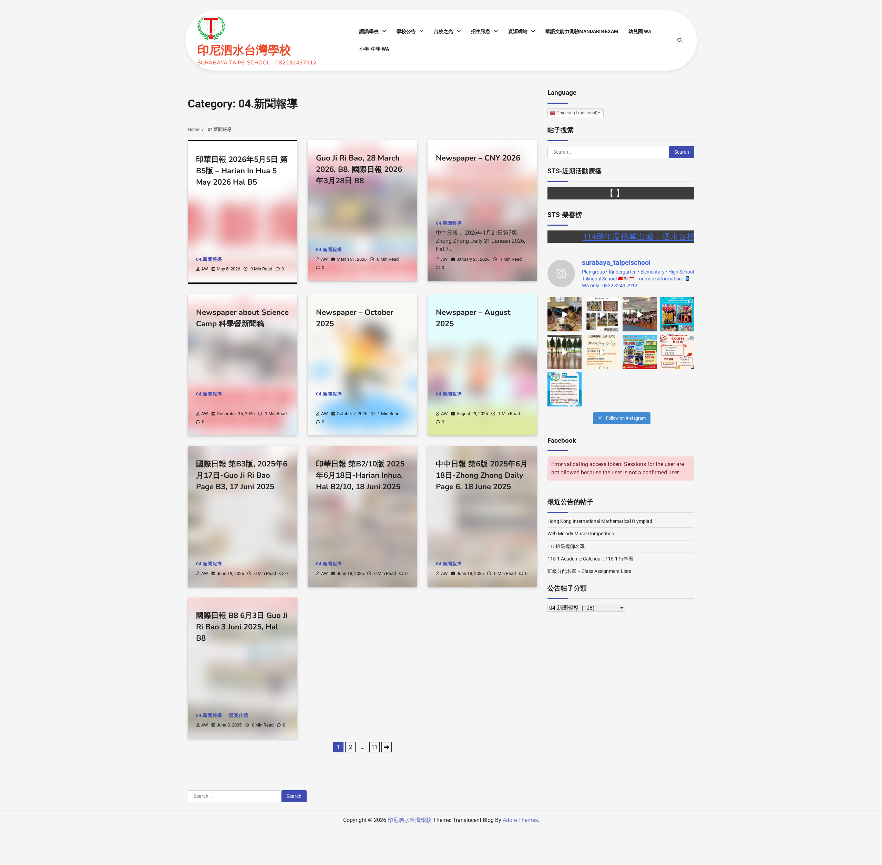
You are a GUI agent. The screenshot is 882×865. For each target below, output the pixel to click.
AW (204, 268)
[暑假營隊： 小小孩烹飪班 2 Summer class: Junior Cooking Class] (564, 314)
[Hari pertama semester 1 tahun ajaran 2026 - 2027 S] (640, 314)
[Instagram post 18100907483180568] (564, 389)
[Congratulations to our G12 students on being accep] (602, 352)
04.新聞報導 (209, 259)
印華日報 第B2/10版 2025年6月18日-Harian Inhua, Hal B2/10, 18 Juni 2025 (360, 475)
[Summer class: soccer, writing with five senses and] (564, 352)
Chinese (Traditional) (576, 112)
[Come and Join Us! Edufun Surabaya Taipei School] (640, 352)
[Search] (680, 40)
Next (386, 747)
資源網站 (517, 31)
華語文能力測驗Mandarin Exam (581, 31)
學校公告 (406, 31)
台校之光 (443, 31)
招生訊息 (480, 31)
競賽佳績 (238, 715)
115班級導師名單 (566, 546)
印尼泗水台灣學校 (244, 50)
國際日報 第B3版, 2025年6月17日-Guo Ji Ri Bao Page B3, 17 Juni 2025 (241, 475)
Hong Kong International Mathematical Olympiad (599, 521)
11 (374, 747)
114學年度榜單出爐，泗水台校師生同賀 (631, 236)
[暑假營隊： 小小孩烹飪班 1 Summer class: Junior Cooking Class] (602, 314)
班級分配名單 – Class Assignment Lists (589, 571)
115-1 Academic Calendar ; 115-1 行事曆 (590, 559)
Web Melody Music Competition (580, 533)
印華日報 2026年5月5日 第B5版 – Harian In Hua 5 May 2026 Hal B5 (242, 171)
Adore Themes (520, 820)
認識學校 (369, 31)
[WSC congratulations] (677, 314)
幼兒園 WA (639, 31)
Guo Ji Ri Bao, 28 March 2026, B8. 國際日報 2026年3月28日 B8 (359, 169)
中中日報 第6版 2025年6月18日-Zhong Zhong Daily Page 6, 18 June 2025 (481, 475)
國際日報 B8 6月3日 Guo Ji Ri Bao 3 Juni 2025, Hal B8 (242, 627)
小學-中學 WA (374, 49)
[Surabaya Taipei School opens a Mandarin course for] (677, 352)
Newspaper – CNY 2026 (478, 158)
